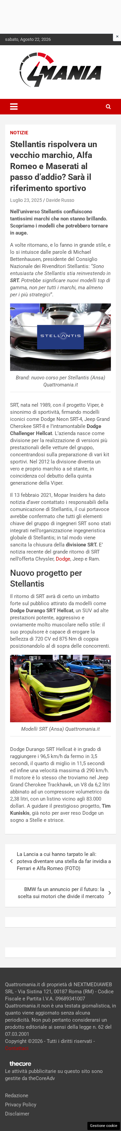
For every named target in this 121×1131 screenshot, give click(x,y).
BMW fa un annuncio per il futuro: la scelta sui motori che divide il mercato (61, 892)
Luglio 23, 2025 (26, 200)
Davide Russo (60, 200)
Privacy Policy (20, 1105)
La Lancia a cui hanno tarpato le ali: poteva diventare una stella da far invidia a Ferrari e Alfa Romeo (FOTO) (64, 861)
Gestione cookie (103, 1126)
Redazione (16, 1096)
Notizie (19, 132)
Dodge (63, 559)
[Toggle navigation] (14, 106)
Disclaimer (17, 1114)
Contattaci (17, 1048)
